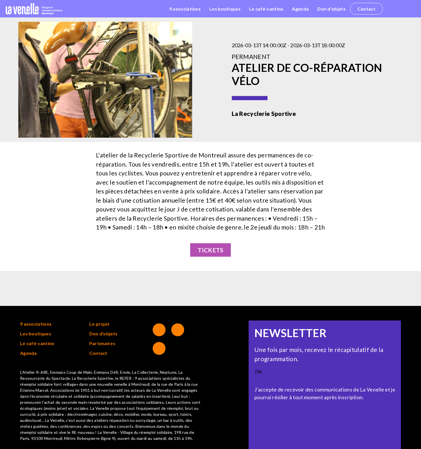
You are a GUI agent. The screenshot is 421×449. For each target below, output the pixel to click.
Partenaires (102, 343)
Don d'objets (331, 8)
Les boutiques (225, 8)
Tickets (210, 250)
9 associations (185, 8)
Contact (366, 8)
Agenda (300, 8)
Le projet (99, 324)
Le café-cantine (266, 8)
